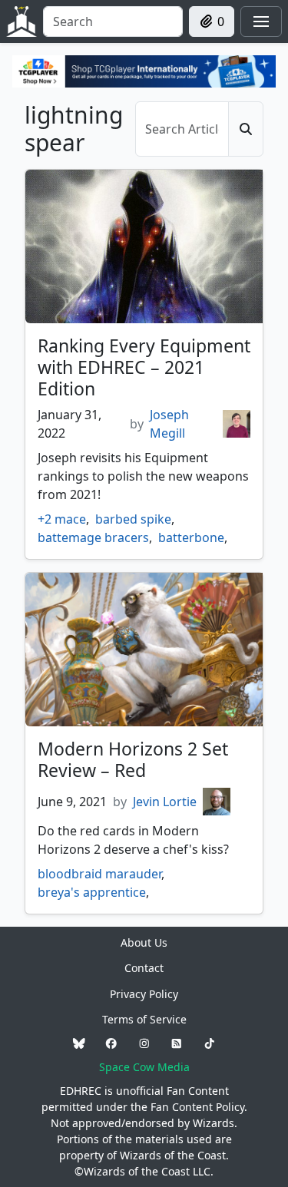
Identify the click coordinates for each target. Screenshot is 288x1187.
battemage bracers (93, 537)
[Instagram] (144, 1043)
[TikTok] (210, 1043)
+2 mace (62, 519)
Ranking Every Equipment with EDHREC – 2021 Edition (144, 366)
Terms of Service (144, 1019)
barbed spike (133, 519)
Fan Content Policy (197, 1106)
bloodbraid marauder (99, 873)
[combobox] (113, 21)
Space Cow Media (144, 1067)
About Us (144, 942)
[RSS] (177, 1043)
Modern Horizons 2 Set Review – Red (133, 759)
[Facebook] (111, 1043)
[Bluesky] (79, 1043)
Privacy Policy (144, 994)
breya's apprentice (92, 892)
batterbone (191, 537)
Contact (144, 968)
